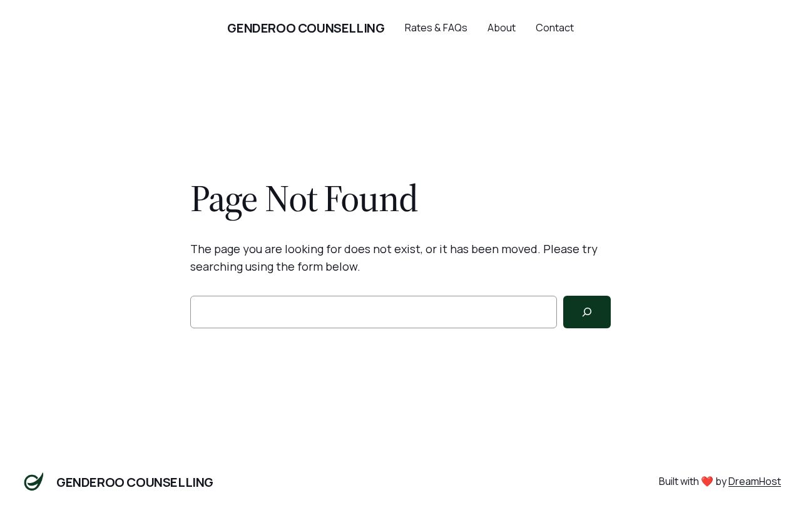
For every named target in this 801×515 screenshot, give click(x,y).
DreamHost (754, 481)
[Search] (587, 312)
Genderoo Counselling (305, 27)
